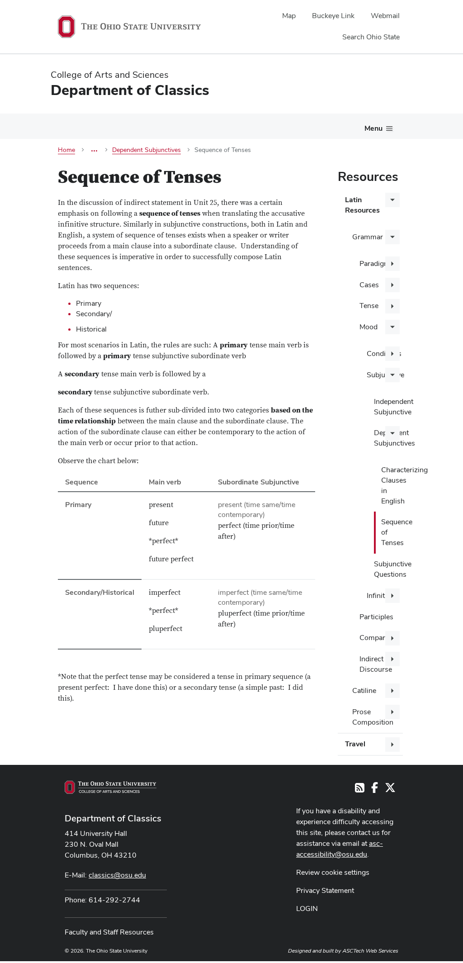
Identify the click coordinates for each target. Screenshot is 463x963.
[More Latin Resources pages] (392, 200)
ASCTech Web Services (370, 950)
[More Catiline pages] (392, 690)
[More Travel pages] (392, 744)
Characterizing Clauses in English (392, 485)
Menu (373, 128)
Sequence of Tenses (392, 532)
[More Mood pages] (392, 327)
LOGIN (307, 908)
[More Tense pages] (392, 306)
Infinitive (380, 595)
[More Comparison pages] (392, 638)
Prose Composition (372, 717)
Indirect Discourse (375, 664)
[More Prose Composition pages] (392, 712)
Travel (355, 744)
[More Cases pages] (392, 285)
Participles (376, 616)
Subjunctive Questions (388, 569)
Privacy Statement (325, 890)
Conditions (384, 353)
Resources (368, 176)
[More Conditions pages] (392, 353)
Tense (368, 305)
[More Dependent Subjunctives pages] (392, 433)
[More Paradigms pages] (392, 263)
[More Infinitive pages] (392, 595)
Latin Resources (362, 205)
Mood (368, 327)
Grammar (367, 237)
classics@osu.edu (117, 875)
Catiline (364, 690)
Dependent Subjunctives (388, 438)
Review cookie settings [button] (332, 872)
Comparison (379, 637)
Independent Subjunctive (388, 407)
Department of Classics (113, 818)
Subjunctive (385, 375)
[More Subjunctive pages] (392, 375)
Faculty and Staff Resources (109, 932)
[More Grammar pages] (392, 237)
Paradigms (376, 263)
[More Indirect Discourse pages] (392, 659)
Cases (369, 284)
